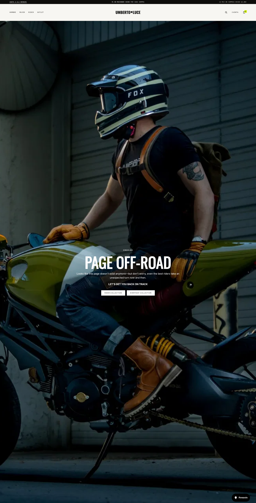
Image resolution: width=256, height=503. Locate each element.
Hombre (13, 12)
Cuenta (235, 12)
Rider (31, 12)
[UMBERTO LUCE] (128, 12)
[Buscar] (226, 12)
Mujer (22, 12)
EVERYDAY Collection (140, 293)
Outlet (40, 12)
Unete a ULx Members (18, 2)
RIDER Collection (113, 293)
